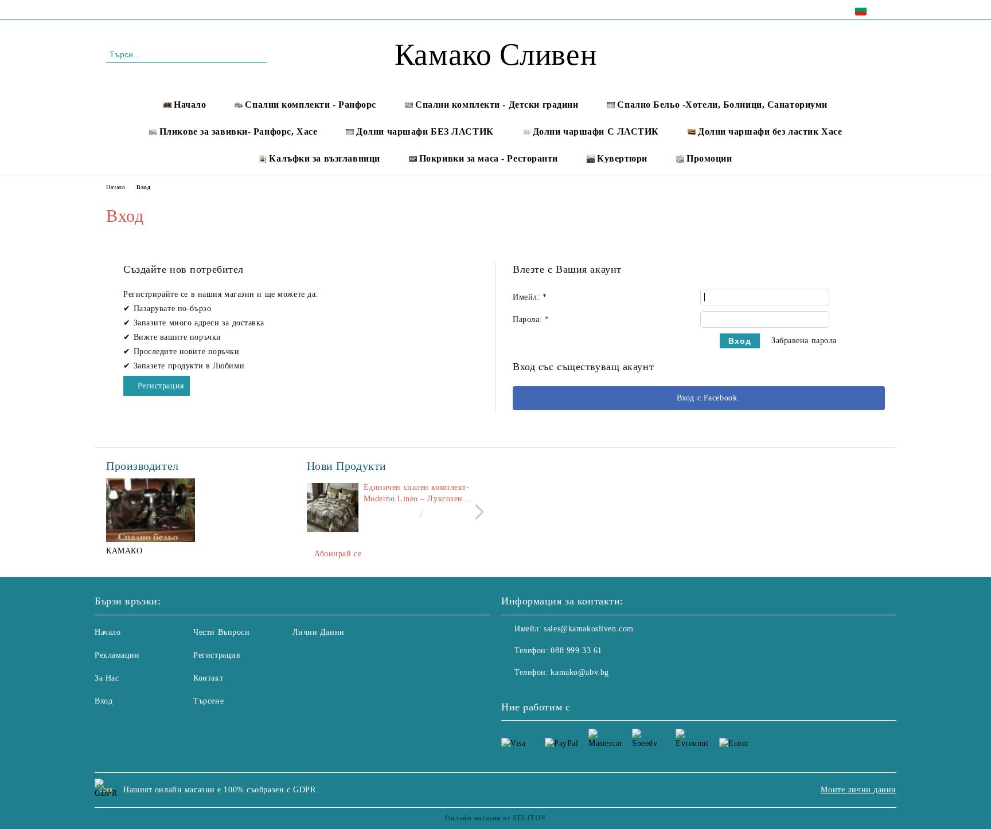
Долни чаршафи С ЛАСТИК (596, 131)
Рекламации (117, 655)
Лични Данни (318, 632)
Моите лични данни (858, 789)
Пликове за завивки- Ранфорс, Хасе (238, 131)
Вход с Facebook (707, 398)
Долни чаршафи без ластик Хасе (770, 131)
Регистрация (161, 386)
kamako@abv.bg (579, 672)
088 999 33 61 (204, 9)
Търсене (208, 701)
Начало (190, 104)
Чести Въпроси (221, 632)
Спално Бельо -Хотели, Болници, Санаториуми (722, 104)
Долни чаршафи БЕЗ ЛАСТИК (424, 131)
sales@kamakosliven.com (588, 628)
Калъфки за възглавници (324, 158)
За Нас (107, 678)
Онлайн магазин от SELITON (495, 818)
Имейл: (530, 297)
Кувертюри (622, 158)
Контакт (208, 678)
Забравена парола (804, 340)
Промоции (709, 158)
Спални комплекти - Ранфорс (310, 104)
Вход (103, 701)
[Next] (476, 512)
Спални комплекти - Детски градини (496, 104)
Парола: (531, 319)
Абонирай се (337, 553)
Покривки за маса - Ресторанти (488, 158)
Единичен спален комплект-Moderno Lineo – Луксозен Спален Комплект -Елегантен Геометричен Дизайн (419, 494)
